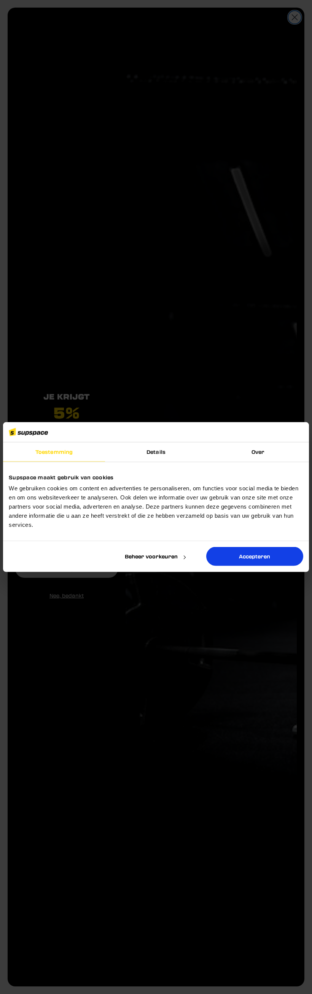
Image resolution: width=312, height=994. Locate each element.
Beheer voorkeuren (151, 556)
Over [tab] (258, 452)
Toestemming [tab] (54, 452)
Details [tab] (156, 452)
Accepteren (254, 556)
